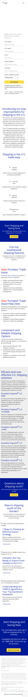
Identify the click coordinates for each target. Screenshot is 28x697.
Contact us (14, 495)
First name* (8, 42)
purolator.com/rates (5, 666)
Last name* (8, 48)
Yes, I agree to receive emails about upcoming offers (14, 92)
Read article (6, 544)
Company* (7, 68)
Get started (14, 82)
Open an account (13, 650)
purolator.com (19, 691)
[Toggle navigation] (23, 2)
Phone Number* (9, 61)
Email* (6, 55)
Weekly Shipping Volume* (12, 74)
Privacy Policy (4, 688)
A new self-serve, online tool (9, 275)
